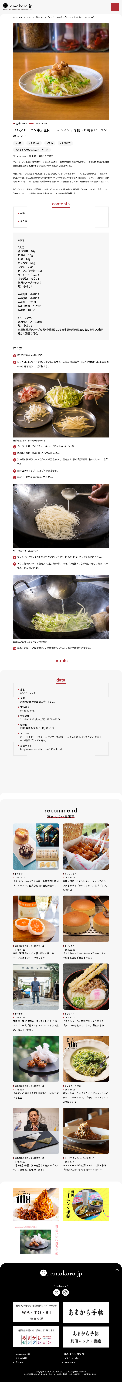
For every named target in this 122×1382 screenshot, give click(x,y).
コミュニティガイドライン (74, 1353)
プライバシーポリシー (73, 1358)
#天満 (50, 143)
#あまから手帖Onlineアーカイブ (31, 149)
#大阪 (18, 143)
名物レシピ (40, 17)
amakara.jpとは (23, 1353)
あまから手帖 (21, 1358)
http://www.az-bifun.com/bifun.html (41, 749)
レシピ (29, 17)
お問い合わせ (70, 1362)
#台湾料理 (65, 143)
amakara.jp (17, 17)
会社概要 (19, 1362)
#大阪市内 (34, 143)
